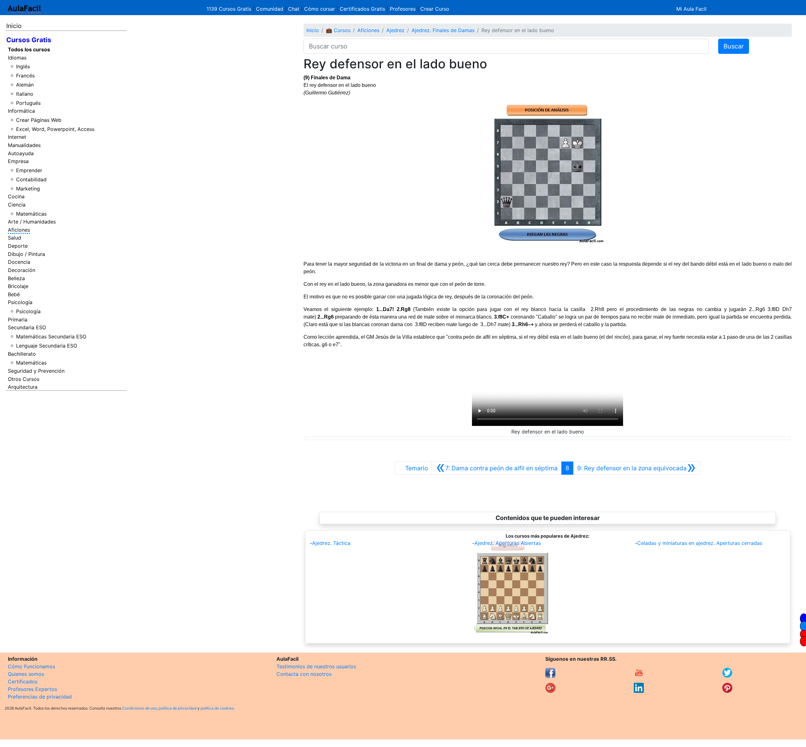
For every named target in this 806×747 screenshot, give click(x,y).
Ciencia (17, 204)
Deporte (18, 246)
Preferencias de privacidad (40, 696)
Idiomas (17, 57)
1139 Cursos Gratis (230, 9)
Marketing (28, 188)
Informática (21, 111)
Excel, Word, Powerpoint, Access (55, 129)
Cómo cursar (319, 9)
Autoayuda (21, 153)
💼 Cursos (338, 30)
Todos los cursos (29, 49)
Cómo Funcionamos (31, 666)
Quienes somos (26, 674)
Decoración (21, 270)
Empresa (18, 161)
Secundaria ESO (27, 327)
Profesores (403, 9)
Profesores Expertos (32, 689)
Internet (17, 137)
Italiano (24, 94)
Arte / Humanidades (32, 221)
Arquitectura (22, 387)
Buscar (734, 46)
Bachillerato (22, 354)
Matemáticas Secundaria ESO (51, 336)
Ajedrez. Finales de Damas (443, 30)
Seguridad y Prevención (36, 371)
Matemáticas (31, 214)
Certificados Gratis (362, 9)
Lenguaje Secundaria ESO (46, 345)
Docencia (19, 262)
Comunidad (269, 9)
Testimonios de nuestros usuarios (316, 666)
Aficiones (19, 230)
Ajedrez (395, 30)
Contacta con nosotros (304, 674)
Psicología (20, 302)
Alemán (25, 85)
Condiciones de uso (139, 708)
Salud (14, 238)
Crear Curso (434, 9)
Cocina (16, 196)
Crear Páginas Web (38, 120)
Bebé (14, 294)
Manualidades (24, 145)
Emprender (29, 170)
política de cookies (217, 708)
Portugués (28, 103)
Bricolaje (18, 286)
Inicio (13, 26)
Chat (293, 9)
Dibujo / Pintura (26, 254)
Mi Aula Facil (691, 9)
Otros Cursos (23, 379)
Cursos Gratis (28, 40)
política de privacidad (177, 708)
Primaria (17, 319)
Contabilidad (31, 179)
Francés (25, 75)
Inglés (23, 66)
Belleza (16, 278)
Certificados (22, 681)
